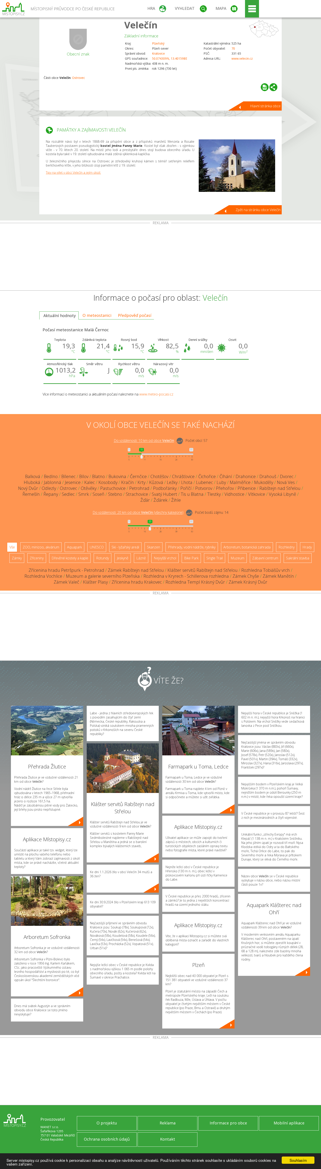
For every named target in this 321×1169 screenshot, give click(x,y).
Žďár (145, 500)
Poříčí (186, 488)
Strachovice (137, 494)
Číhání (225, 476)
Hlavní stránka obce (265, 106)
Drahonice (246, 476)
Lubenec (204, 482)
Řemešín (31, 494)
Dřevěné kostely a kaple (70, 558)
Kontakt (167, 1139)
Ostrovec (78, 78)
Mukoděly (263, 482)
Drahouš (267, 476)
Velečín (141, 25)
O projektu (107, 1123)
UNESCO (97, 547)
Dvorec (286, 476)
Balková (32, 476)
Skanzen (153, 547)
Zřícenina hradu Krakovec (137, 582)
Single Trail (214, 558)
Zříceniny (37, 558)
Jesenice (73, 482)
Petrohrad (139, 488)
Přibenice (247, 488)
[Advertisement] (160, 257)
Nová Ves (286, 482)
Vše (12, 547)
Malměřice (240, 482)
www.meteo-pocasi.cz (156, 394)
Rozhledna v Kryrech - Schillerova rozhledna (186, 576)
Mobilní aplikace (289, 1123)
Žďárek (160, 500)
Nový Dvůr (28, 488)
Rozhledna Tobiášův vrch (265, 570)
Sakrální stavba (297, 558)
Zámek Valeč (66, 582)
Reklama (168, 1123)
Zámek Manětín (278, 576)
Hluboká (32, 482)
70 (233, 48)
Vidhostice (234, 494)
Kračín (127, 482)
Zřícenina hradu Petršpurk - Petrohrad (66, 570)
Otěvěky (89, 488)
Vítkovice (256, 494)
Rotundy (102, 558)
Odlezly (49, 488)
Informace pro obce (228, 1123)
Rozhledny (286, 547)
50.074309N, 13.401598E (169, 58)
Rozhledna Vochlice (43, 576)
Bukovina (117, 476)
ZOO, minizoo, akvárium (41, 547)
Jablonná (52, 482)
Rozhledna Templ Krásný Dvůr (195, 582)
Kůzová (156, 482)
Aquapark (74, 547)
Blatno (98, 476)
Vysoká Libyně (282, 494)
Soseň (98, 494)
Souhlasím (298, 1160)
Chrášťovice (183, 476)
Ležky (172, 482)
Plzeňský (158, 43)
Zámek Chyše (246, 576)
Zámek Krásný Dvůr (248, 582)
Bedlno (51, 476)
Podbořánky (165, 488)
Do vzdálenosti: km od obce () (138, 512)
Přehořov (225, 488)
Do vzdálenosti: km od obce (144, 440)
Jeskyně (122, 558)
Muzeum (237, 558)
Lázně (141, 558)
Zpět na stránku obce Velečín (258, 209)
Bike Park (191, 558)
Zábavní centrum (265, 558)
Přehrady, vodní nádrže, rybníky (192, 547)
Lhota (186, 482)
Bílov (83, 476)
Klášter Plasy (95, 582)
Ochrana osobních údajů (107, 1139)
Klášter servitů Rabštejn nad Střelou (202, 570)
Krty (141, 482)
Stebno (115, 494)
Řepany (50, 494)
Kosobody (107, 482)
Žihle (176, 500)
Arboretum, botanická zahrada (247, 547)
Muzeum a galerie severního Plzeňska (103, 576)
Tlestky (214, 494)
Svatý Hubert (164, 494)
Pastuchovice (113, 488)
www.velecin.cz (242, 58)
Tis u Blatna (192, 494)
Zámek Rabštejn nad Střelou (136, 570)
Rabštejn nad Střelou (279, 488)
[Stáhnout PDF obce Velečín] (265, 87)
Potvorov (203, 488)
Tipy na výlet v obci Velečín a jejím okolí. (73, 172)
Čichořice (207, 476)
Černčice (138, 476)
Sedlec (68, 494)
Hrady (307, 547)
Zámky (17, 558)
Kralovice (158, 53)
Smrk (83, 494)
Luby (221, 482)
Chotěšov (159, 476)
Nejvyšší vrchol (165, 558)
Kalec (89, 482)
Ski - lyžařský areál (125, 547)
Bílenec (68, 476)
